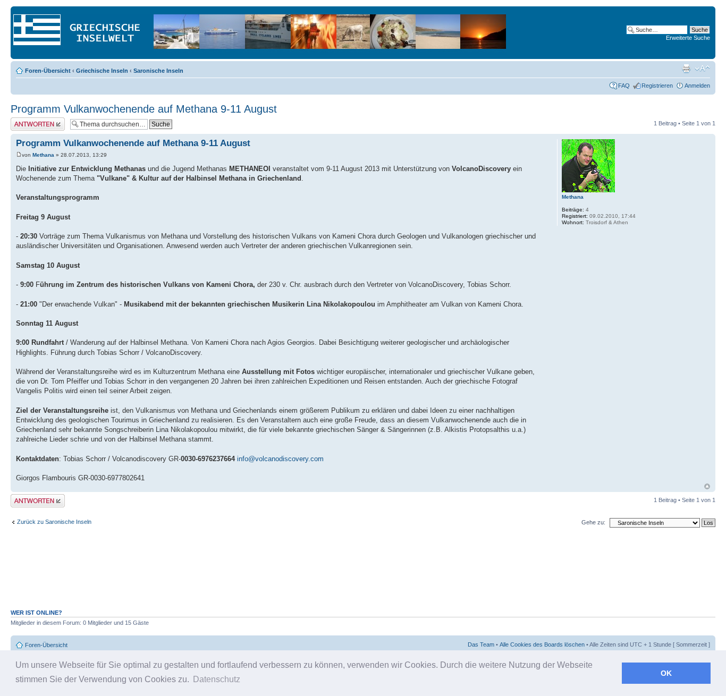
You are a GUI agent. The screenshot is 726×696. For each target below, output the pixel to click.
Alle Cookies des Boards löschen (542, 644)
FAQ (624, 85)
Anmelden (697, 85)
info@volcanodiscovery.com (280, 459)
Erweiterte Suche (688, 38)
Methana (43, 155)
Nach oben (707, 486)
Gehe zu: (593, 522)
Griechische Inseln (102, 70)
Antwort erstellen (32, 120)
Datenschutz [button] (216, 679)
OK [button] (666, 673)
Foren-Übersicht (48, 70)
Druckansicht (686, 68)
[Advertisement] (363, 574)
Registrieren (657, 85)
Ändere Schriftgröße (702, 68)
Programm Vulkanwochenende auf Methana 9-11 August (144, 109)
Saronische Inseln (158, 70)
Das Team (481, 644)
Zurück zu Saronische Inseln (54, 522)
